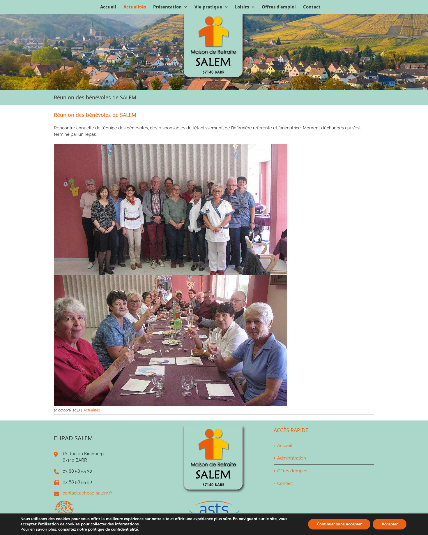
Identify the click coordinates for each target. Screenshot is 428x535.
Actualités (92, 410)
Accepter (389, 524)
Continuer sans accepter (339, 524)
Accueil (284, 445)
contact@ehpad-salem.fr (87, 493)
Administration (291, 458)
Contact (285, 483)
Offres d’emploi (292, 471)
